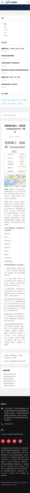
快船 (9, 100)
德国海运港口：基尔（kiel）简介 (10, 77)
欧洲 (5, 32)
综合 (5, 24)
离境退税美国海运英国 (9, 383)
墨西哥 (6, 35)
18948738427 (8, 424)
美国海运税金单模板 (8, 378)
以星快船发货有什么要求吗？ (9, 84)
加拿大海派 (14, 103)
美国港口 (25, 100)
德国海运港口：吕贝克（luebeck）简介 (12, 48)
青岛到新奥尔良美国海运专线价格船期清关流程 (14, 70)
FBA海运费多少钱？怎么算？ (17, 361)
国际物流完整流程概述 (7, 55)
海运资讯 (11, 115)
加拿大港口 (4, 103)
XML (15, 485)
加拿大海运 (20, 103)
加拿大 (6, 30)
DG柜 (9, 103)
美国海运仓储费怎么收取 (9, 374)
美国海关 (13, 100)
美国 (5, 27)
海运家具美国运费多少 (9, 385)
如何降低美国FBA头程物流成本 (10, 63)
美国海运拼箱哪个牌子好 (9, 381)
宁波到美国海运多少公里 (9, 376)
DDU (21, 100)
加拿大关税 (4, 100)
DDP (17, 100)
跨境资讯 (5, 115)
